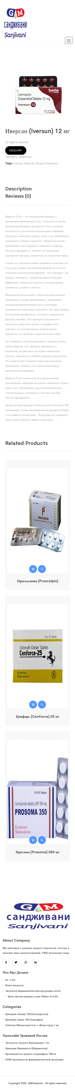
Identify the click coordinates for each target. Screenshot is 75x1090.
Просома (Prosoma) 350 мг (37, 852)
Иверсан (29, 163)
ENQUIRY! (15, 150)
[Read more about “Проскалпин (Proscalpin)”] (33, 569)
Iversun (18, 163)
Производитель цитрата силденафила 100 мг (30, 1054)
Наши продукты (14, 985)
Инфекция (51, 163)
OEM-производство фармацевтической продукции (34, 1059)
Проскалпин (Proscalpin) (37, 581)
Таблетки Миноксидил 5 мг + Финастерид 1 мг (32, 1025)
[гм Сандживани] (15, 23)
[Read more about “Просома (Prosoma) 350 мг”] (33, 840)
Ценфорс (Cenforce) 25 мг (37, 716)
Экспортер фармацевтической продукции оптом (33, 990)
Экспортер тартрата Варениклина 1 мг (27, 1042)
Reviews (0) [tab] (18, 196)
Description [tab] (18, 189)
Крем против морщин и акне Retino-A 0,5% (33, 996)
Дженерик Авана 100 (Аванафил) (24, 1019)
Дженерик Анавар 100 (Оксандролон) (26, 1014)
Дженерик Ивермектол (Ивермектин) (26, 1048)
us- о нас (10, 979)
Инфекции (25, 157)
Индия (40, 163)
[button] (17, 142)
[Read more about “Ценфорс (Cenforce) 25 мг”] (33, 704)
